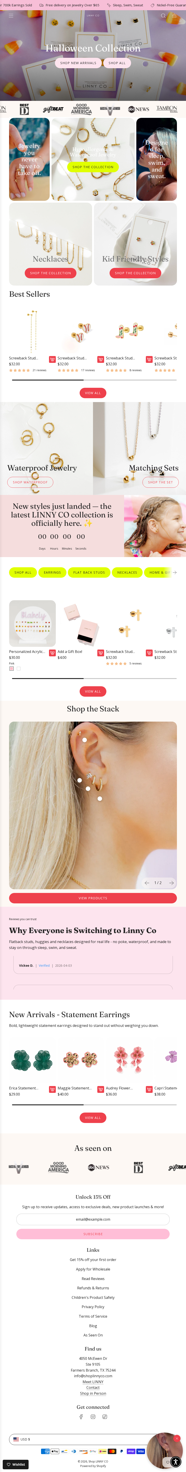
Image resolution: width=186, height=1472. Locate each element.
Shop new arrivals (78, 63)
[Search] (163, 15)
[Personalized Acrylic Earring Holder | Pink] (11, 668)
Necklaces (127, 572)
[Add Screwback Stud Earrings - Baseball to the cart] (100, 359)
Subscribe (93, 1234)
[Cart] (174, 15)
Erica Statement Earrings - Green (23, 1088)
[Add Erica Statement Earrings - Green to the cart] (52, 1089)
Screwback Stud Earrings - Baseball (74, 358)
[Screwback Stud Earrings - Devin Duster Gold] (32, 330)
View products (93, 898)
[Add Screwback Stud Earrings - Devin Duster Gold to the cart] (52, 359)
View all (93, 393)
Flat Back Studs (89, 572)
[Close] (177, 1438)
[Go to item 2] (85, 740)
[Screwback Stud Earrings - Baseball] (81, 330)
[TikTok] (104, 1416)
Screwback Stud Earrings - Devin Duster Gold (23, 358)
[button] (165, 1451)
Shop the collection (93, 167)
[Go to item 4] (88, 789)
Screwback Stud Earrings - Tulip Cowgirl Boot (119, 358)
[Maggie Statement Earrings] (81, 1060)
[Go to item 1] (100, 799)
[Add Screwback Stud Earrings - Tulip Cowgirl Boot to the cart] (149, 359)
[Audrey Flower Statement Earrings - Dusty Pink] (129, 1060)
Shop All (23, 572)
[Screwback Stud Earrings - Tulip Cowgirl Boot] (129, 330)
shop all (117, 63)
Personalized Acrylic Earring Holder (26, 652)
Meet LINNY (93, 1381)
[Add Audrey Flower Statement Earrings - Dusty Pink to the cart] (149, 1089)
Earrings (52, 572)
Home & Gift (161, 572)
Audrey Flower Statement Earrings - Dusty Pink (123, 1088)
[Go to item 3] (80, 780)
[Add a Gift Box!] (81, 623)
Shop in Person (93, 1393)
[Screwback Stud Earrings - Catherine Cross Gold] (129, 623)
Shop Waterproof (30, 482)
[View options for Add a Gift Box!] (100, 653)
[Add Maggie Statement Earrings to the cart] (100, 1089)
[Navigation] (10, 15)
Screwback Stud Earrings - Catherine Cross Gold (123, 652)
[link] (62, 526)
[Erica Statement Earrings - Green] (32, 1060)
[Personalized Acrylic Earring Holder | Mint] (18, 668)
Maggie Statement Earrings (73, 1088)
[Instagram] (93, 1416)
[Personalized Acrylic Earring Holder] (32, 623)
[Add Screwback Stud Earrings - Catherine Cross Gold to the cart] (149, 653)
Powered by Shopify (93, 1466)
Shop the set (160, 482)
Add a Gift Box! (70, 652)
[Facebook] (81, 1416)
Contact (93, 1387)
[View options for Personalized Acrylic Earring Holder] (52, 653)
